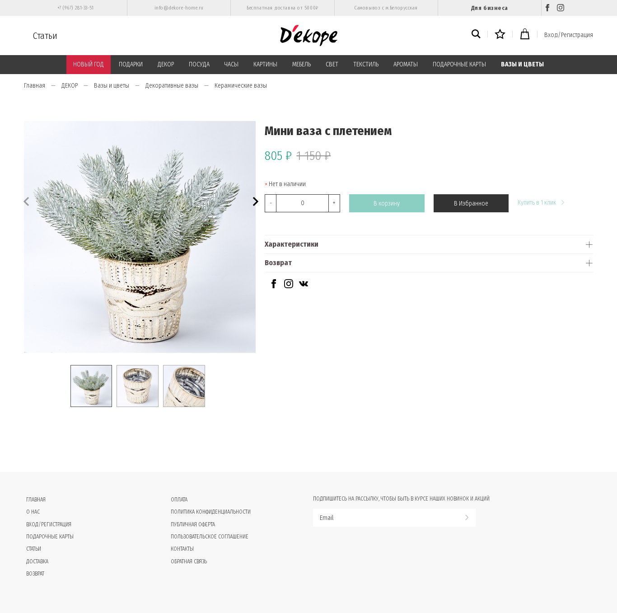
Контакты (182, 549)
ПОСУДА (199, 64)
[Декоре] (308, 35)
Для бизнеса (489, 8)
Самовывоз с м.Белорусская (386, 8)
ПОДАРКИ (131, 64)
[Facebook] (547, 8)
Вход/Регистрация (568, 35)
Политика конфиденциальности (211, 512)
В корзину (387, 203)
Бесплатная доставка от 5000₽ (282, 8)
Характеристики (291, 244)
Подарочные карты (50, 536)
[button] (254, 200)
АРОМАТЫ (405, 64)
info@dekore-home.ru (179, 8)
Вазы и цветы (111, 85)
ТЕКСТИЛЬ (366, 64)
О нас (33, 512)
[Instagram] (560, 8)
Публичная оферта (193, 524)
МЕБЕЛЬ (301, 64)
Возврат (278, 262)
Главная (34, 85)
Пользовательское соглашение (209, 536)
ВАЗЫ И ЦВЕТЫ (522, 64)
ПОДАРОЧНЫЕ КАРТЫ (459, 64)
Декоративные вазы (171, 85)
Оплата (179, 499)
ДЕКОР (166, 64)
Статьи (45, 35)
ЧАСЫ (231, 64)
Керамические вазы (241, 85)
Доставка (37, 561)
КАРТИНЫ (265, 64)
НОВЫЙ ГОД (88, 64)
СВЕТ (332, 64)
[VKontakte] (303, 286)
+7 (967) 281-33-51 (75, 8)
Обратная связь (189, 561)
